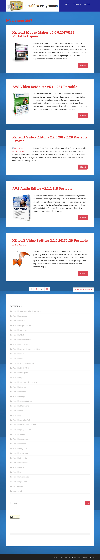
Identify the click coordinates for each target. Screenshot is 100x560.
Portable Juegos (19, 396)
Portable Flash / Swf (21, 368)
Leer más (83, 65)
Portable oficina (19, 410)
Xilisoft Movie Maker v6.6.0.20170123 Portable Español (43, 34)
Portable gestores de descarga (25, 382)
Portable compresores (22, 339)
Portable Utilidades (20, 462)
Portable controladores (22, 344)
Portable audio (19, 320)
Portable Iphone (19, 391)
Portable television (20, 453)
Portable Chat (18, 335)
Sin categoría (18, 486)
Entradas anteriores (83, 290)
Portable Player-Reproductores (25, 425)
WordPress (90, 557)
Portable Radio (19, 434)
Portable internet (19, 387)
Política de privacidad (81, 4)
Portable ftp (17, 377)
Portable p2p (18, 415)
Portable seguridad (20, 448)
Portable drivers (19, 358)
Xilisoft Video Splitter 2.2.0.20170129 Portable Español (50, 242)
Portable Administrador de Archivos (27, 311)
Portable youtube (20, 481)
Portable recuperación (21, 439)
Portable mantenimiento (22, 401)
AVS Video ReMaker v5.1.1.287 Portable (44, 86)
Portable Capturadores (22, 325)
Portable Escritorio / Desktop (24, 363)
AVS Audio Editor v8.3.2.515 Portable (42, 188)
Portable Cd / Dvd (20, 330)
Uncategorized (19, 491)
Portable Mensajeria (21, 406)
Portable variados (20, 472)
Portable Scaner (19, 444)
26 (47, 289)
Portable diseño (19, 354)
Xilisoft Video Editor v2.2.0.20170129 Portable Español (50, 139)
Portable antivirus (20, 316)
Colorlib (70, 557)
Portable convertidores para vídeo (26, 349)
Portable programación (22, 429)
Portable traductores (21, 458)
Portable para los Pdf (21, 420)
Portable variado (19, 467)
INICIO (67, 4)
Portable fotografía (20, 373)
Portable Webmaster (21, 477)
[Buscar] (87, 503)
